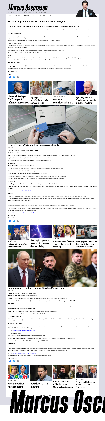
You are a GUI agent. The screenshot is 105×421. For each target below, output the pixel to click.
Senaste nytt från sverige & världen (27, 12)
